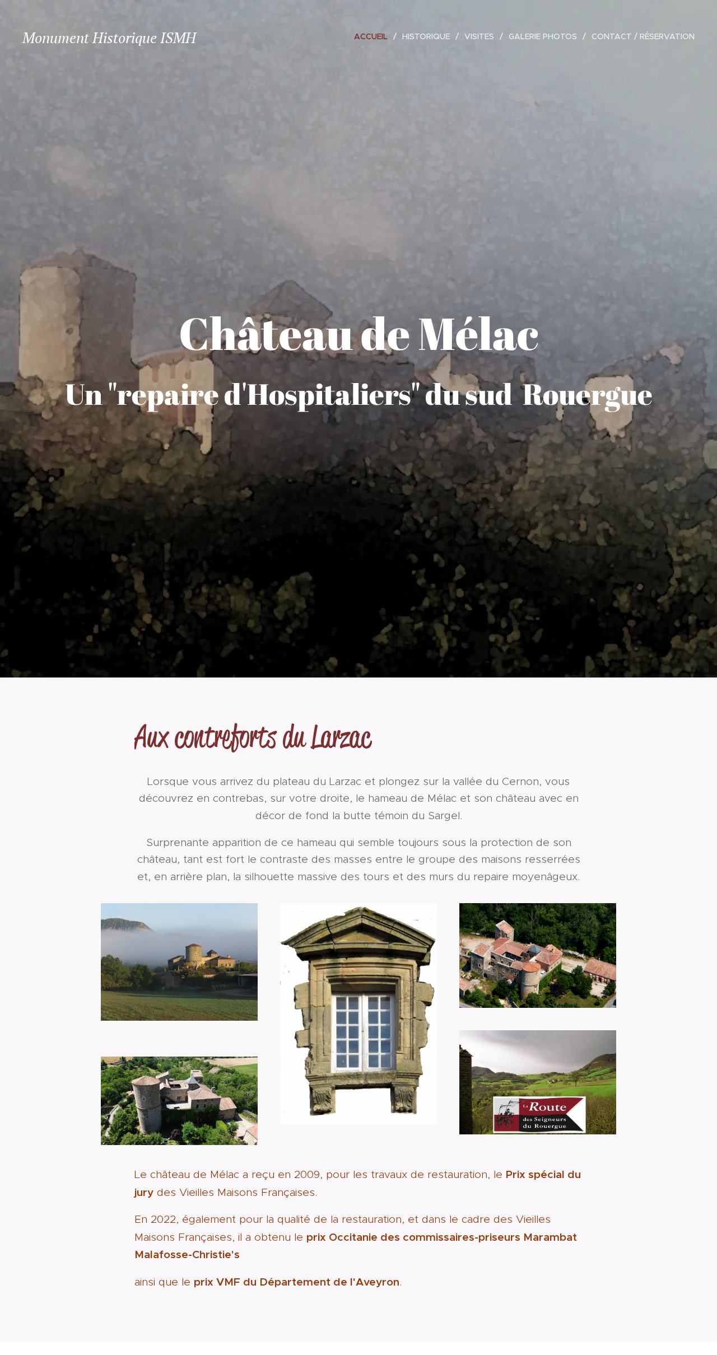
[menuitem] (374, 36)
